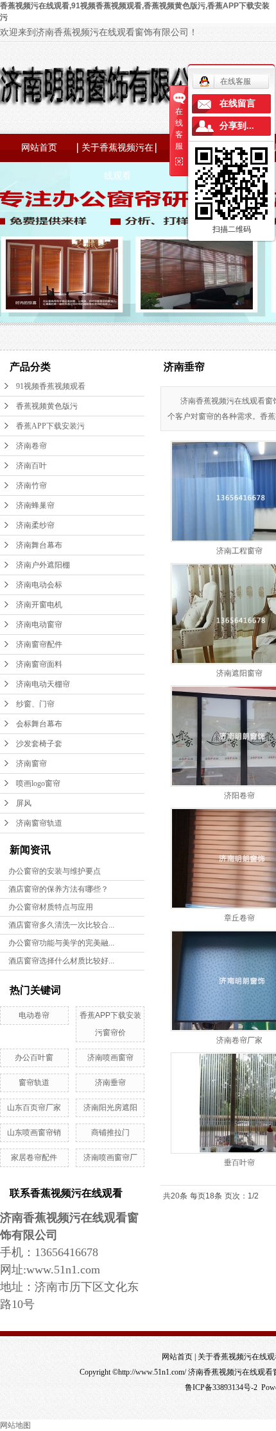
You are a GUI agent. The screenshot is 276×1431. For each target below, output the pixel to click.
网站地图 (15, 1425)
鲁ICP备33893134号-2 (221, 1387)
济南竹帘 (31, 485)
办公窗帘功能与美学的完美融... (61, 942)
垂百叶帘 (239, 1162)
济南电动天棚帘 (43, 684)
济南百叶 (31, 465)
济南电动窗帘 (39, 624)
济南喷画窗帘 (110, 1057)
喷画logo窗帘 (38, 783)
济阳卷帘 (239, 795)
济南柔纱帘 (35, 525)
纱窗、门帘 (35, 703)
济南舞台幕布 (39, 545)
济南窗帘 (31, 763)
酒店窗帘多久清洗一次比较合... (61, 924)
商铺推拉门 (110, 1132)
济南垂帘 (110, 1082)
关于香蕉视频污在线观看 (117, 152)
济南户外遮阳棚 (43, 564)
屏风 (23, 803)
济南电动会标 (39, 584)
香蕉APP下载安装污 (50, 425)
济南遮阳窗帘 (239, 673)
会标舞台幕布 (39, 723)
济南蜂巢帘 (35, 505)
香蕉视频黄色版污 (47, 406)
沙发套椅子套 (39, 743)
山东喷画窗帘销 (34, 1132)
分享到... (237, 126)
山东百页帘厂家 (34, 1107)
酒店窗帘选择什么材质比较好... (61, 960)
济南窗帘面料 (39, 664)
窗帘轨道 (34, 1082)
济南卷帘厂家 (239, 1040)
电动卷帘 (34, 1015)
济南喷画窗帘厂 (110, 1157)
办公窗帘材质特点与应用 (50, 907)
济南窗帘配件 (39, 644)
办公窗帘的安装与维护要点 (54, 871)
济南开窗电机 (39, 604)
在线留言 (237, 103)
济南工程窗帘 (239, 550)
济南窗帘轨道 (39, 823)
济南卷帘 (31, 445)
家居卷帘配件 (34, 1157)
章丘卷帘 (239, 917)
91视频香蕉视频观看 (50, 386)
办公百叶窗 (34, 1057)
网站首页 (39, 147)
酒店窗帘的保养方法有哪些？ (58, 889)
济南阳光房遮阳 (110, 1107)
